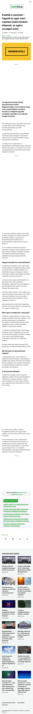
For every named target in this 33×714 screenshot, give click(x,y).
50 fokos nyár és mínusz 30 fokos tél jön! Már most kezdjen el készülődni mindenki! (24, 591)
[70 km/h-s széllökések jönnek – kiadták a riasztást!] (24, 604)
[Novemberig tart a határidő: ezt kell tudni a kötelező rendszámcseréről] (8, 581)
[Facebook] (5, 539)
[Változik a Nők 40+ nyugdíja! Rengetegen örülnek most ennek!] (8, 560)
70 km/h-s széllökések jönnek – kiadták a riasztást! (24, 612)
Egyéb (21, 32)
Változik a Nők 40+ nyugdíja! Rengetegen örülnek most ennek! (8, 568)
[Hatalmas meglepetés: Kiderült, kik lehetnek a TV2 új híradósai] (8, 604)
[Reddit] (27, 539)
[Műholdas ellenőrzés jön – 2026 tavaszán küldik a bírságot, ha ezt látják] (24, 625)
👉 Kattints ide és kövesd (16, 494)
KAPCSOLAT (5, 704)
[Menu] (30, 2)
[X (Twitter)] (12, 539)
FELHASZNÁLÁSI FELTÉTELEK (8, 702)
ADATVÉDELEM (20, 702)
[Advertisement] (16, 82)
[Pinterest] (20, 539)
